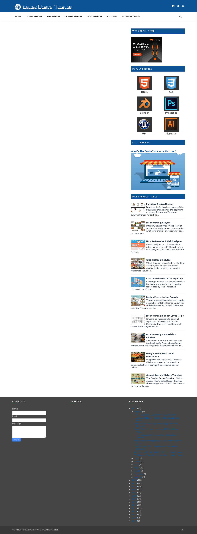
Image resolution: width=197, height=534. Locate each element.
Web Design (53, 16)
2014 (134, 514)
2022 (134, 489)
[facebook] (173, 6)
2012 (134, 520)
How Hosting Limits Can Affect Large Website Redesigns (156, 424)
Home (18, 16)
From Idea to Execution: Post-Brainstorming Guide (158, 455)
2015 (134, 511)
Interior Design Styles (158, 222)
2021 (134, 492)
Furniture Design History (159, 203)
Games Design (94, 16)
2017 (134, 505)
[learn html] (144, 92)
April (137, 467)
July (137, 458)
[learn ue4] (144, 134)
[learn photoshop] (171, 113)
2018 (134, 502)
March (138, 470)
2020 (134, 495)
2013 (134, 517)
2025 (134, 480)
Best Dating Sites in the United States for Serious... (158, 452)
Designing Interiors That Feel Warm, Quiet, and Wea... (156, 419)
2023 (134, 486)
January (138, 477)
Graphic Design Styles (158, 259)
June (137, 461)
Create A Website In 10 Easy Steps (164, 278)
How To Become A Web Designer (164, 241)
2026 (134, 408)
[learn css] (171, 92)
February (139, 474)
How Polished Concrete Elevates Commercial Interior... (155, 447)
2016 (134, 508)
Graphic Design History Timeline (164, 375)
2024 (134, 483)
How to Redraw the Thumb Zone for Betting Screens (155, 436)
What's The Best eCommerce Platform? (154, 151)
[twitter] (178, 6)
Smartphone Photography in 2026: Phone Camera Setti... (158, 441)
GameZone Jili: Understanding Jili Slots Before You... (156, 430)
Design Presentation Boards (162, 297)
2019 (134, 499)
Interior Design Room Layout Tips (165, 315)
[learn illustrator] (171, 134)
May (137, 464)
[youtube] (183, 6)
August (138, 411)
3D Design (112, 16)
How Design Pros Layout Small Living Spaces (155, 414)
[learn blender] (144, 113)
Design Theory (34, 16)
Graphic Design (73, 16)
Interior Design (131, 16)
